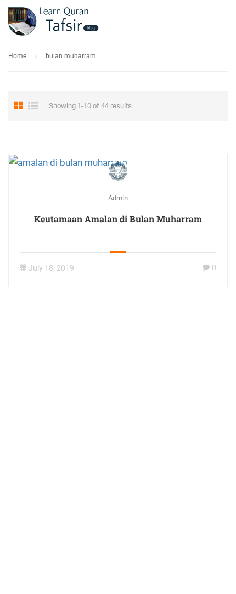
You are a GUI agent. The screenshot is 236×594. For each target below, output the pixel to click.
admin (118, 198)
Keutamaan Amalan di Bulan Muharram (118, 219)
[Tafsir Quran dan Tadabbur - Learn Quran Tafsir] (53, 23)
